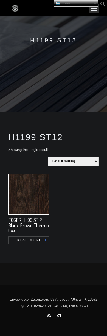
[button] (103, 6)
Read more (29, 240)
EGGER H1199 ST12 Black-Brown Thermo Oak (28, 225)
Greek (65, 3)
